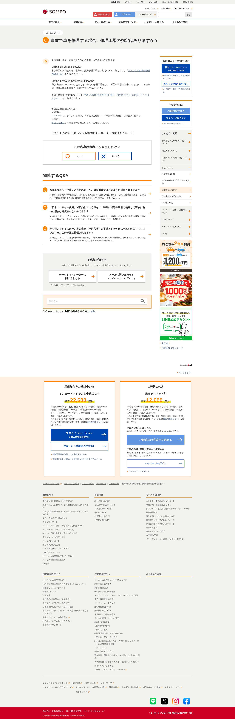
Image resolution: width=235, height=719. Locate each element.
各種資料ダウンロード (172, 348)
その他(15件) (167, 203)
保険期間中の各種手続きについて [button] (174, 159)
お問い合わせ (150, 8)
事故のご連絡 (58, 122)
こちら (91, 311)
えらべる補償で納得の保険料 (55, 518)
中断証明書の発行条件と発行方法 (108, 633)
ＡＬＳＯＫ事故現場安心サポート (160, 501)
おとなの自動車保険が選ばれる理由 (58, 556)
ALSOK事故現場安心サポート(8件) (175, 181)
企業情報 (165, 8)
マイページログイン (145, 14)
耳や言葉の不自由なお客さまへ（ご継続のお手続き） (117, 662)
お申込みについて (172, 687)
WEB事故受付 (152, 535)
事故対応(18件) (168, 174)
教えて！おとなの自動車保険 (55, 617)
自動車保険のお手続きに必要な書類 (58, 607)
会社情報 (76, 683)
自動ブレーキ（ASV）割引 (54, 537)
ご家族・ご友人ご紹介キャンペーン (109, 669)
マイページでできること (173, 123)
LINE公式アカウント (51, 552)
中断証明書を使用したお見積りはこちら (176, 77)
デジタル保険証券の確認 (104, 591)
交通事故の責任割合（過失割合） (57, 599)
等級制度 (46, 595)
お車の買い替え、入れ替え (105, 637)
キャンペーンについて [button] (171, 227)
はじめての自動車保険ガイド (55, 580)
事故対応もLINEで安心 (156, 531)
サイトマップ (106, 683)
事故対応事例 (151, 528)
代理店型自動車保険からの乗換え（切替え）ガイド (64, 584)
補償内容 (98, 495)
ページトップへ (185, 373)
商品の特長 (48, 495)
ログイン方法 (100, 648)
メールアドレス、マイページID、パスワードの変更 (116, 595)
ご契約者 (125, 14)
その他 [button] (165, 234)
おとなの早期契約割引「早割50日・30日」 (61, 533)
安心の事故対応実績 (51, 545)
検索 (188, 15)
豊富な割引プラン (94, 422)
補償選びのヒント (50, 591)
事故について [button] (167, 168)
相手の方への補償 (102, 501)
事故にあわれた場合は (103, 651)
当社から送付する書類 (103, 666)
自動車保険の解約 (102, 626)
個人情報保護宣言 (73, 711)
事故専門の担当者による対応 (158, 505)
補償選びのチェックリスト (54, 588)
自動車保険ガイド (51, 574)
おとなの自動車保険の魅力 (54, 560)
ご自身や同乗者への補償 (104, 505)
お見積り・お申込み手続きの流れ (176, 90)
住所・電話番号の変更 (103, 599)
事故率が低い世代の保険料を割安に (58, 501)
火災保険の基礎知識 (130, 687)
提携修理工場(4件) (170, 190)
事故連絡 (103, 14)
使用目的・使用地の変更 (104, 614)
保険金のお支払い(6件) (171, 196)
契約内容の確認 (101, 588)
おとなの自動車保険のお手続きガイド (110, 580)
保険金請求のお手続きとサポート (160, 524)
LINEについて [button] (168, 220)
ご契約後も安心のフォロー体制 (56, 548)
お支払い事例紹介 (102, 520)
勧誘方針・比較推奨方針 (53, 711)
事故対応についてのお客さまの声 (160, 516)
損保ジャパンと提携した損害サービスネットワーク (168, 509)
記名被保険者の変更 (103, 610)
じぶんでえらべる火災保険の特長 (90, 687)
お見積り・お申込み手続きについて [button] (174, 142)
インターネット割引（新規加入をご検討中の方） (64, 526)
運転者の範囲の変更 (103, 607)
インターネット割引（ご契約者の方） (59, 529)
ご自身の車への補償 (103, 509)
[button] (55, 22)
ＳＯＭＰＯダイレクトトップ (55, 683)
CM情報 (46, 564)
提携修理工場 (151, 512)
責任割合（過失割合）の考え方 (56, 603)
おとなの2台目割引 (51, 541)
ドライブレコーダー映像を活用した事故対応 (165, 539)
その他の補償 (100, 512)
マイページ (57, 116)
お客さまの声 (81, 692)
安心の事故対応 (153, 495)
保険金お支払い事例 (151, 687)
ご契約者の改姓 (101, 629)
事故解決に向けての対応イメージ (160, 520)
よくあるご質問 (169, 133)
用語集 (164, 343)
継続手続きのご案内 (103, 584)
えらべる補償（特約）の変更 (106, 618)
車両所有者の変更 (102, 622)
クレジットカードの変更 (104, 603)
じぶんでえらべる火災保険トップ (57, 687)
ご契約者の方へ (102, 574)
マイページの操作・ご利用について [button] (174, 211)
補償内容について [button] (169, 151)
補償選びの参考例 (102, 516)
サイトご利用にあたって (94, 711)
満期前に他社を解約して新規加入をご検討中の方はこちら (77, 459)
